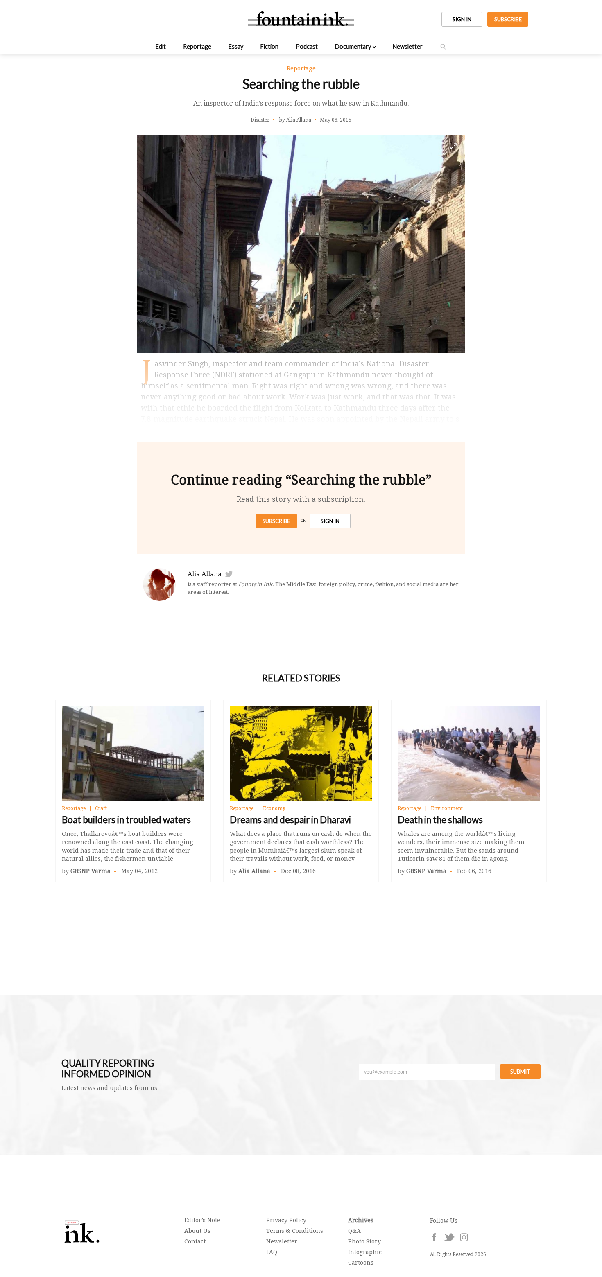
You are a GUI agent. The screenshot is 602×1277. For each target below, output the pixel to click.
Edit (161, 46)
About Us (197, 1230)
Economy (274, 808)
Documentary (353, 46)
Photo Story (364, 1241)
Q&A (354, 1230)
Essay (236, 46)
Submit (520, 1071)
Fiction (269, 46)
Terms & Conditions (294, 1230)
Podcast (307, 46)
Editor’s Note (202, 1220)
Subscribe (276, 521)
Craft (101, 808)
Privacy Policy (286, 1220)
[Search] (443, 46)
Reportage (197, 46)
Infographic (365, 1252)
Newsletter (408, 46)
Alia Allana (205, 574)
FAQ (271, 1252)
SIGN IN (462, 19)
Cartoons (360, 1262)
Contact (195, 1241)
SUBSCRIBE (508, 19)
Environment (447, 808)
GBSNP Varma (90, 871)
